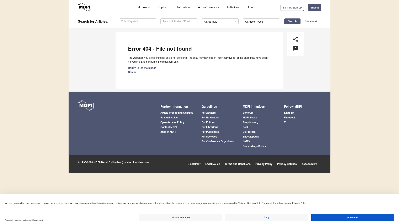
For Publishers (210, 132)
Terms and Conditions (238, 164)
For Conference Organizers (218, 141)
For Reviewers (210, 117)
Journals (144, 7)
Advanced (311, 21)
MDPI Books (250, 117)
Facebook (290, 117)
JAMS (246, 141)
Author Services (208, 7)
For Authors (209, 112)
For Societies (209, 136)
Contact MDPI (168, 127)
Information (182, 7)
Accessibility (309, 164)
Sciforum (248, 112)
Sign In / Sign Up (292, 7)
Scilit (246, 127)
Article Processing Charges (176, 112)
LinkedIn (289, 112)
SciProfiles (249, 132)
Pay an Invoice (169, 117)
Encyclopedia (251, 136)
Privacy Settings (287, 164)
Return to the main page (142, 68)
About (251, 7)
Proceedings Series (254, 146)
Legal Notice (212, 164)
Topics (162, 7)
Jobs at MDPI (168, 132)
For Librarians (210, 127)
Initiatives (233, 7)
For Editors (208, 122)
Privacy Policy (263, 164)
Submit (314, 7)
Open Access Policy (172, 122)
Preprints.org (250, 122)
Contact (132, 72)
